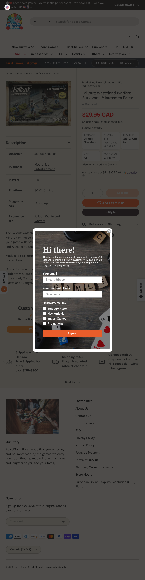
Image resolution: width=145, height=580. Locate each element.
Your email (50, 273)
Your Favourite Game (57, 288)
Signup (72, 333)
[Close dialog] (109, 231)
